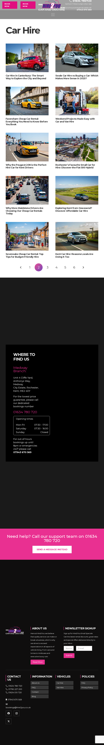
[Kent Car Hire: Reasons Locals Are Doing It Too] (76, 236)
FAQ (34, 687)
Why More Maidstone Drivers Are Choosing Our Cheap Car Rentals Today (24, 211)
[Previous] (21, 267)
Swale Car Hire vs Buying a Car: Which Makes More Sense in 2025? (76, 77)
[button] (76, 14)
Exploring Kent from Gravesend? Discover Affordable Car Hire (73, 209)
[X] (8, 721)
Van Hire (60, 687)
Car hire (60, 683)
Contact (35, 692)
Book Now (7, 5)
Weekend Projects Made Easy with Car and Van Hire (75, 120)
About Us (35, 683)
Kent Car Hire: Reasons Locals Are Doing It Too (74, 255)
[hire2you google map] (70, 403)
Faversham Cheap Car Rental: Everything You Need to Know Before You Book (27, 121)
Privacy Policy (87, 687)
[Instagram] (16, 713)
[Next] (83, 267)
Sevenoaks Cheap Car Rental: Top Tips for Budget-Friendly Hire (24, 255)
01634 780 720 (25, 412)
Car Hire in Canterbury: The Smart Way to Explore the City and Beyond (26, 77)
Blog (34, 696)
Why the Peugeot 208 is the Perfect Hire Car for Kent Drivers (26, 166)
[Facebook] (8, 713)
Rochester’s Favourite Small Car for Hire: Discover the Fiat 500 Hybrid (75, 166)
